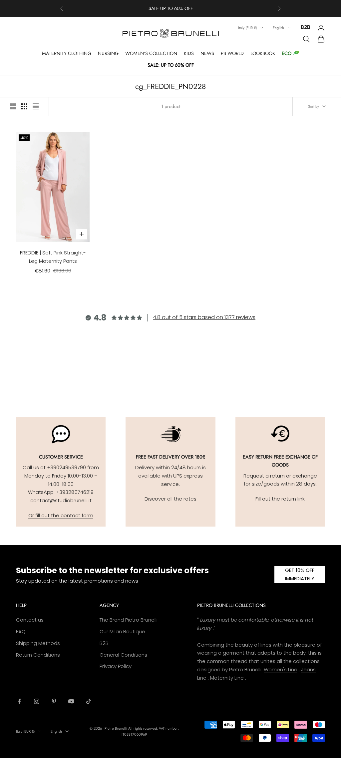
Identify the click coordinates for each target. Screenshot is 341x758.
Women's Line (280, 669)
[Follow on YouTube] (71, 701)
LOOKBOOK (262, 53)
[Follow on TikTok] (88, 701)
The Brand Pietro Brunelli (129, 619)
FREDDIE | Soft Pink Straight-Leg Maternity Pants (53, 256)
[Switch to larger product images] (13, 106)
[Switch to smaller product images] (24, 106)
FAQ (21, 631)
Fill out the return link (280, 498)
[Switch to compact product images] (36, 106)
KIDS (189, 53)
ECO (286, 53)
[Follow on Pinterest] (54, 701)
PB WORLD (232, 53)
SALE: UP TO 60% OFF (171, 65)
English (278, 27)
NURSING (108, 53)
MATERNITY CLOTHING (66, 53)
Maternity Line (227, 677)
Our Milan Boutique (122, 631)
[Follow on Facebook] (19, 701)
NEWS (207, 53)
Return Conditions (38, 654)
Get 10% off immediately (299, 574)
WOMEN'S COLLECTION (151, 53)
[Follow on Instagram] (36, 701)
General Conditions (123, 654)
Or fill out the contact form (60, 515)
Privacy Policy (116, 666)
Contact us (30, 619)
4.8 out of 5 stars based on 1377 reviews (204, 317)
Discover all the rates (170, 498)
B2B (305, 27)
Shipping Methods (38, 643)
